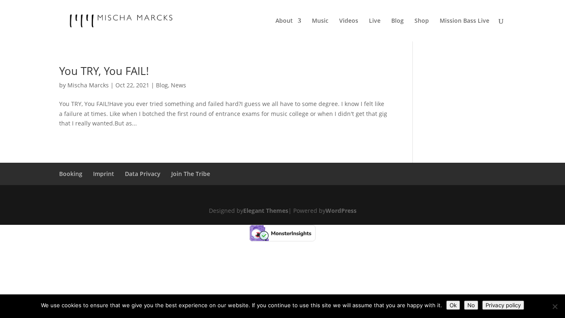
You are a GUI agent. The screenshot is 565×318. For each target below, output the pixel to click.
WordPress (341, 210)
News (178, 85)
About (284, 21)
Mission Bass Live (464, 21)
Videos (348, 21)
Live (375, 21)
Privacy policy (503, 305)
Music (320, 21)
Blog (397, 21)
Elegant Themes (265, 210)
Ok (453, 305)
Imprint (103, 174)
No (471, 305)
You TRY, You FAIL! (104, 70)
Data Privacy (142, 174)
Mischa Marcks (88, 85)
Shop (421, 21)
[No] (555, 306)
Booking (70, 174)
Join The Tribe (190, 174)
